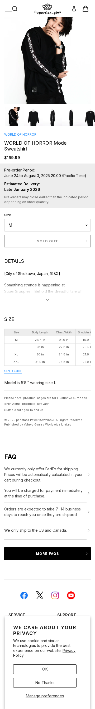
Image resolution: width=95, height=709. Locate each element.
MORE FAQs (47, 553)
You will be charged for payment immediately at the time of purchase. (43, 493)
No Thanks (45, 682)
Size (7, 215)
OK (45, 669)
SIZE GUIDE (13, 371)
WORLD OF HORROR (20, 134)
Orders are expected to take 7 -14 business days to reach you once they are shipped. (42, 512)
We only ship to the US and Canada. (35, 530)
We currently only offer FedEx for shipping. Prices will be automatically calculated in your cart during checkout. (43, 474)
